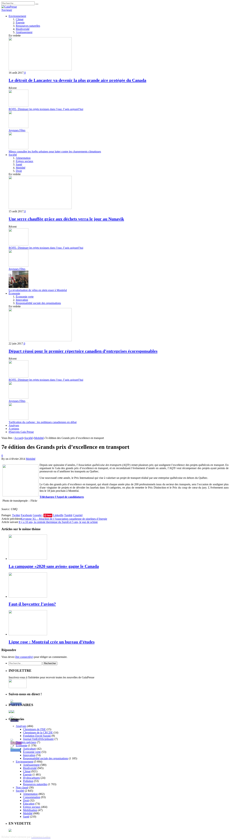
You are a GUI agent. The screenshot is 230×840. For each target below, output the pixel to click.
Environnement (17, 16)
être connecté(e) (24, 656)
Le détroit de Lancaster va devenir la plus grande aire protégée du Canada (77, 80)
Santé (19, 164)
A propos (14, 428)
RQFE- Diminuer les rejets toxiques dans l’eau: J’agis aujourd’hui (46, 109)
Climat (19, 19)
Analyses (14, 425)
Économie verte (25, 296)
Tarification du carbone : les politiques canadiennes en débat (43, 422)
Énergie (20, 22)
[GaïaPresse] (9, 6)
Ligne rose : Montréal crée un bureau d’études (52, 642)
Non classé (22, 787)
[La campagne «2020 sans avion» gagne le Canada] (28, 558)
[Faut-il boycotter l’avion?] (28, 596)
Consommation (31, 797)
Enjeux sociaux (24, 161)
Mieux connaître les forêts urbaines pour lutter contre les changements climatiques (55, 151)
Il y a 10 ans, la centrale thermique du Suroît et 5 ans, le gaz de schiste (58, 522)
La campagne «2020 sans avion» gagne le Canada (54, 566)
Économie (14, 293)
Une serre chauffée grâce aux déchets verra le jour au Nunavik (66, 219)
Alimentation (23, 157)
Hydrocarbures (31, 777)
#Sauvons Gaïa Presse (21, 431)
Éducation (28, 803)
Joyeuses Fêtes (17, 130)
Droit (19, 170)
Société (13, 154)
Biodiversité (22, 29)
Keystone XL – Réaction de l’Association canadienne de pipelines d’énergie (64, 518)
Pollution (28, 781)
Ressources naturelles (28, 25)
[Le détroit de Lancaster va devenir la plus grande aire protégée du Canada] (40, 69)
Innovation (22, 299)
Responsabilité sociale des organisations (38, 303)
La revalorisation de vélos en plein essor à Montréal (38, 290)
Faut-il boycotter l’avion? (32, 604)
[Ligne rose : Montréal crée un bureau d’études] (28, 634)
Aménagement (24, 32)
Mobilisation (30, 810)
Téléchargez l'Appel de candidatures (62, 496)
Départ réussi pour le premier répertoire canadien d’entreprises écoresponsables (83, 351)
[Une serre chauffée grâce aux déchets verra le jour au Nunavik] (40, 208)
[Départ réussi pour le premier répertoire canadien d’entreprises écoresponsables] (40, 340)
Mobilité (20, 167)
